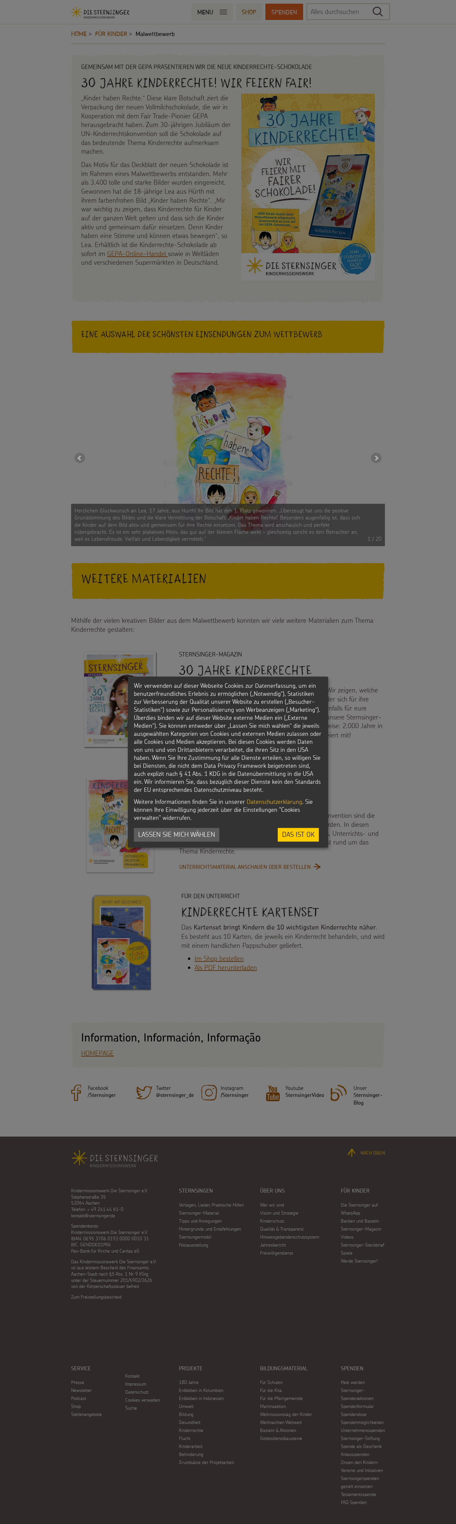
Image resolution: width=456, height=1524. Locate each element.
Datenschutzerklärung (274, 802)
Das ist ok (298, 835)
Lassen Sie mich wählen (176, 835)
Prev (79, 458)
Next (376, 458)
